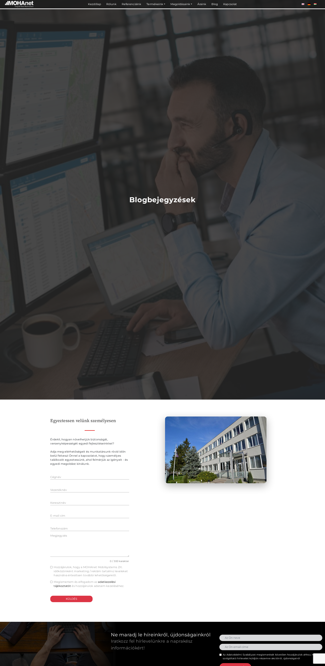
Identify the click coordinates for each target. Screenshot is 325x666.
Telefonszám (59, 528)
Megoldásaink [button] (180, 4)
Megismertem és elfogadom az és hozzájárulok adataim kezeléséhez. (89, 584)
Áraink (201, 4)
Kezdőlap (94, 4)
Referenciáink (131, 4)
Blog (214, 4)
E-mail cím (57, 515)
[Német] (309, 4)
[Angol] (303, 4)
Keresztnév (58, 502)
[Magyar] (315, 4)
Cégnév (55, 477)
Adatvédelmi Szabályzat (241, 654)
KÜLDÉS (71, 598)
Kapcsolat (230, 4)
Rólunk (111, 4)
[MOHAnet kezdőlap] (19, 7)
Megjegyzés (58, 535)
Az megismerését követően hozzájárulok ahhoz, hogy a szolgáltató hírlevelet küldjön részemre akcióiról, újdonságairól (271, 656)
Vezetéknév (58, 490)
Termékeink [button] (154, 4)
